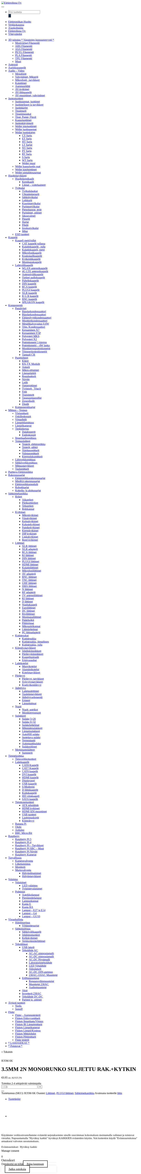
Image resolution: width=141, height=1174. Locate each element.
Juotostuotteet (15, 98)
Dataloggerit (28, 431)
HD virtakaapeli (30, 796)
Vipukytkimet (29, 518)
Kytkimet (20, 512)
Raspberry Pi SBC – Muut (29, 848)
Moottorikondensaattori (34, 320)
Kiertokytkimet (30, 530)
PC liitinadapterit (31, 632)
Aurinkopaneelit (17, 67)
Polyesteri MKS (30, 336)
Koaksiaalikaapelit (32, 255)
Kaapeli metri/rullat (25, 240)
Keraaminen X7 (30, 330)
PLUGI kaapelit (30, 289)
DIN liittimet (29, 558)
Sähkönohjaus (22, 928)
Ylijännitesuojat (30, 925)
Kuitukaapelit (29, 792)
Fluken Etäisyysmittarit (27, 1018)
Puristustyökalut (30, 206)
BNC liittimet (29, 576)
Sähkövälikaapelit (31, 931)
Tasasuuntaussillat (31, 397)
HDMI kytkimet (31, 808)
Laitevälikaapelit (24, 265)
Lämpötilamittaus (24, 422)
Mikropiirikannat (31, 626)
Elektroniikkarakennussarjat (30, 478)
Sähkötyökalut (30, 197)
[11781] (2, 1091)
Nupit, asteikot (30, 709)
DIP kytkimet (29, 533)
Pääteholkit (28, 620)
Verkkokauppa (16, 24)
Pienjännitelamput (31, 897)
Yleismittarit (21, 413)
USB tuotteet (29, 814)
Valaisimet (20, 882)
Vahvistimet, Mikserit (26, 76)
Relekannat (28, 509)
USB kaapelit (29, 783)
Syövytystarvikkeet (32, 681)
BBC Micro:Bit (23, 833)
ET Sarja (27, 138)
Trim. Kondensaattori (33, 326)
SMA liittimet (29, 586)
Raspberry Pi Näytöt (26, 851)
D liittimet (27, 601)
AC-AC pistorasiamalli (41, 953)
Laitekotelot (21, 663)
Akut (25, 990)
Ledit (25, 382)
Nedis (18, 1005)
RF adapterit (28, 592)
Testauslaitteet (22, 441)
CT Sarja (27, 135)
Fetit (24, 391)
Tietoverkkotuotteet (25, 759)
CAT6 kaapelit (30, 771)
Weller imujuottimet (25, 126)
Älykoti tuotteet (16, 1002)
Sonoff (19, 1009)
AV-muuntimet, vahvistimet (30, 95)
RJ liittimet (28, 555)
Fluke (11, 1012)
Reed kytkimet (30, 539)
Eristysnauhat (29, 660)
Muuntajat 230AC (39, 984)
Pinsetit (26, 218)
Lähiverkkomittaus (25, 459)
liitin (119, 1093)
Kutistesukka (29, 638)
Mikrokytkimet (30, 515)
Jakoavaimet (28, 215)
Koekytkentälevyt (31, 684)
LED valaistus (29, 885)
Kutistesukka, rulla (32, 644)
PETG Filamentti (24, 52)
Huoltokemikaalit (24, 178)
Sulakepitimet (29, 746)
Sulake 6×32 (29, 721)
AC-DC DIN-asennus (41, 971)
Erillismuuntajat (30, 978)
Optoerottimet (29, 385)
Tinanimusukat (23, 113)
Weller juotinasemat (25, 129)
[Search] (9, 15)
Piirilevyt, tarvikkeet (33, 678)
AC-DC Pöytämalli (39, 959)
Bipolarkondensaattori (34, 311)
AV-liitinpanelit (23, 92)
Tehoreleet (27, 505)
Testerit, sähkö (30, 447)
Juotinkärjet (21, 107)
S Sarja (26, 157)
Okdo (18, 826)
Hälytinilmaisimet (31, 873)
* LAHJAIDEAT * (18, 1042)
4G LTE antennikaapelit (35, 271)
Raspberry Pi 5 (23, 839)
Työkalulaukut (30, 191)
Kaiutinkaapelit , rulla (33, 246)
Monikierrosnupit (31, 712)
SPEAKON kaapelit (33, 302)
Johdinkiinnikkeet (31, 650)
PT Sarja (26, 151)
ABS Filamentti (23, 46)
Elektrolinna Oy (17, 30)
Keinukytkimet (30, 521)
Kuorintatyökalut (31, 203)
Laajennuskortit (30, 817)
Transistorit (28, 394)
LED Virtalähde (37, 965)
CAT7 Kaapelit (30, 768)
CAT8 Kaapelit (30, 765)
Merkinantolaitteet (25, 749)
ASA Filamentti (23, 49)
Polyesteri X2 (29, 339)
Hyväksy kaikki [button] (28, 1147)
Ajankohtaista (15, 27)
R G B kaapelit (30, 296)
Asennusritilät (22, 86)
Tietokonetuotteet (24, 802)
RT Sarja (27, 154)
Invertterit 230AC (31, 993)
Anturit (26, 367)
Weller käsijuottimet (26, 169)
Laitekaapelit (22, 762)
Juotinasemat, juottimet (27, 101)
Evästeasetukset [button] (9, 1147)
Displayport (28, 780)
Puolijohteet (21, 357)
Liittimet (19, 542)
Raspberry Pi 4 (23, 842)
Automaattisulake (31, 743)
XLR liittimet (29, 546)
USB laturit (28, 947)
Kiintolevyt (28, 820)
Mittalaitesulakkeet (32, 728)
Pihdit (25, 225)
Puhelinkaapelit (30, 280)
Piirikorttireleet (30, 502)
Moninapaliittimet (31, 617)
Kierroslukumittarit (32, 456)
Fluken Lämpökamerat (27, 1027)
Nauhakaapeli (29, 604)
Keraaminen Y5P (31, 333)
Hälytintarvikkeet (31, 876)
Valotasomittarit (30, 453)
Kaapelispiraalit (30, 657)
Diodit (25, 404)
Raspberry (13, 836)
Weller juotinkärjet (25, 132)
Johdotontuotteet (31, 934)
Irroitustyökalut (30, 228)
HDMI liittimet (30, 564)
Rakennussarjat (16, 475)
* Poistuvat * (15, 1046)
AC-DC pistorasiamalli (41, 956)
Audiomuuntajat (37, 987)
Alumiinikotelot (30, 669)
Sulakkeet (20, 715)
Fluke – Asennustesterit (27, 1015)
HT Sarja (27, 141)
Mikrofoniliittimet (31, 570)
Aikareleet (27, 499)
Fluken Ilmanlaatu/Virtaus (29, 1021)
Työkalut (20, 188)
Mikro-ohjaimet (30, 370)
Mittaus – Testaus (17, 410)
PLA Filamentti (23, 55)
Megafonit (20, 73)
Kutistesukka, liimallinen (35, 641)
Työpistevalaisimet (32, 888)
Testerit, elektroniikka (33, 444)
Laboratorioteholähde (40, 962)
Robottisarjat (22, 487)
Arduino (19, 830)
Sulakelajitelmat (30, 725)
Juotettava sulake (31, 737)
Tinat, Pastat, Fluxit (25, 117)
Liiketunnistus (22, 863)
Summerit (27, 752)
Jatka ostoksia (17, 1169)
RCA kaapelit (29, 286)
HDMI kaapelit (30, 777)
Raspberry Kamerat (25, 854)
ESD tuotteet (22, 234)
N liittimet (27, 589)
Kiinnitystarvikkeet (25, 647)
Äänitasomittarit (30, 450)
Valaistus (13, 879)
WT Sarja (27, 160)
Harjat (25, 222)
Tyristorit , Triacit (31, 388)
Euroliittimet (28, 607)
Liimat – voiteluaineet (34, 184)
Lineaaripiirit (29, 373)
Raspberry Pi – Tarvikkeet (29, 845)
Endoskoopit (29, 434)
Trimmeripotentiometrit (34, 351)
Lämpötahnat (29, 703)
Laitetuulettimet (30, 691)
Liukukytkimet (30, 536)
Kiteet (25, 360)
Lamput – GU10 (31, 916)
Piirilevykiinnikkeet (32, 654)
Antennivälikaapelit (32, 274)
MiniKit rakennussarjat (27, 481)
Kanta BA (27, 907)
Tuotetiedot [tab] (14, 1099)
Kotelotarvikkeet (31, 672)
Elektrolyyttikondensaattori (36, 317)
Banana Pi (20, 823)
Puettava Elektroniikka (20, 471)
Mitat (25, 231)
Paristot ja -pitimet (32, 999)
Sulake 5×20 (29, 718)
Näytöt (25, 379)
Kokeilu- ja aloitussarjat (28, 490)
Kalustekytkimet (31, 524)
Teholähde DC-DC (32, 996)
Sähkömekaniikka (18, 493)
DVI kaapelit (29, 774)
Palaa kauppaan (35, 1164)
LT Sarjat (27, 144)
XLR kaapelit (29, 292)
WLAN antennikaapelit (34, 268)
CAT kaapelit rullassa (33, 243)
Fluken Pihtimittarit (25, 1036)
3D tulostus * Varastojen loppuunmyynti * (31, 39)
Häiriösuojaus (22, 922)
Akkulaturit (35, 968)
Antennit (13, 64)
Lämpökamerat (23, 425)
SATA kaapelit (30, 799)
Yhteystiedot (15, 34)
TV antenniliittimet (32, 595)
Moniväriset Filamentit (27, 42)
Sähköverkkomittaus (26, 462)
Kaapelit (12, 237)
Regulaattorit (29, 376)
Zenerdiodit (28, 401)
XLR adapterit (30, 549)
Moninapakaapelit (31, 262)
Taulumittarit (22, 468)
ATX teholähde (30, 805)
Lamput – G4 (29, 913)
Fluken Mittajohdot (25, 1033)
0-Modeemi (28, 786)
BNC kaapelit (29, 299)
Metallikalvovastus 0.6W (35, 323)
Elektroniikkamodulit (26, 484)
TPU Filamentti (23, 58)
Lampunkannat (30, 900)
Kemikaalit (28, 181)
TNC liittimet (29, 580)
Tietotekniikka (16, 755)
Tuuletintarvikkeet (32, 694)
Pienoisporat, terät (31, 209)
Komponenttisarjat (25, 407)
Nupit (18, 706)
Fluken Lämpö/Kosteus (28, 1030)
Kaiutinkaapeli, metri (33, 249)
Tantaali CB (28, 354)
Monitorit (20, 867)
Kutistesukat (22, 635)
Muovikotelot (29, 666)
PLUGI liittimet (30, 561)
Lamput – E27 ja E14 (33, 910)
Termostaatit (28, 740)
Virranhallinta (15, 919)
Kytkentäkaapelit (31, 259)
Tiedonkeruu (22, 428)
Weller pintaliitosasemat (28, 172)
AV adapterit (29, 573)
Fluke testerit (22, 1039)
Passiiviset (20, 308)
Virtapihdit (21, 419)
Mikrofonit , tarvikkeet (27, 80)
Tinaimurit (20, 110)
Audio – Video (16, 70)
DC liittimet (28, 610)
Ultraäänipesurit (30, 194)
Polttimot (20, 891)
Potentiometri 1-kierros (34, 342)
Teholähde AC (30, 950)
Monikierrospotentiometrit (36, 348)
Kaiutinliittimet (30, 567)
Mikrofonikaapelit (31, 252)
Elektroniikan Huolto (19, 21)
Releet (18, 496)
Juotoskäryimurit (24, 123)
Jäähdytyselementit (32, 697)
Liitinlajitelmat (30, 629)
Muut (18, 61)
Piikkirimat (28, 623)
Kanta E (26, 904)
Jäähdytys (20, 688)
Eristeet (26, 700)
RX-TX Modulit (31, 363)
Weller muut (28, 163)
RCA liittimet (29, 552)
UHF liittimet (29, 583)
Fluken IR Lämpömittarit (28, 1024)
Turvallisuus (14, 857)
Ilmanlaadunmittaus (25, 438)
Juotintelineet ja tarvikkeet (29, 104)
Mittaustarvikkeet (24, 465)
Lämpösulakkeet (31, 731)
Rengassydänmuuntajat (41, 981)
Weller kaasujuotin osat (27, 166)
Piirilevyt (20, 675)
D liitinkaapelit (30, 789)
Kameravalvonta (24, 860)
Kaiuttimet (20, 83)
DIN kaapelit (29, 283)
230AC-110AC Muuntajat (43, 975)
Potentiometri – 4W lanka (36, 345)
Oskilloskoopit (23, 416)
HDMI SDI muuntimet (34, 811)
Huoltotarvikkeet (17, 175)
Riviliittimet (28, 613)
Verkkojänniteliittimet (33, 941)
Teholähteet (21, 944)
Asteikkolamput (30, 894)
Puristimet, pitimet (32, 212)
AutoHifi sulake (30, 734)
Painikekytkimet (31, 527)
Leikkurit (27, 200)
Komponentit (15, 305)
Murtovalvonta (23, 870)
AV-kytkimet (22, 89)
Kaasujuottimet (23, 120)
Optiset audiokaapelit (33, 277)
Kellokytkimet (29, 938)
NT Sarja (27, 147)
